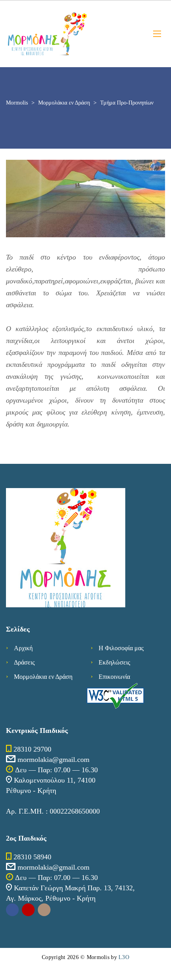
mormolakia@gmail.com (53, 760)
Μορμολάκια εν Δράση (43, 676)
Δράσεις (24, 662)
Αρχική (23, 648)
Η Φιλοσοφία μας (121, 648)
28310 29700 (32, 749)
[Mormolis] (73, 33)
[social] (12, 909)
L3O (124, 957)
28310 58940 (32, 857)
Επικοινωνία (114, 676)
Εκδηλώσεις (114, 662)
